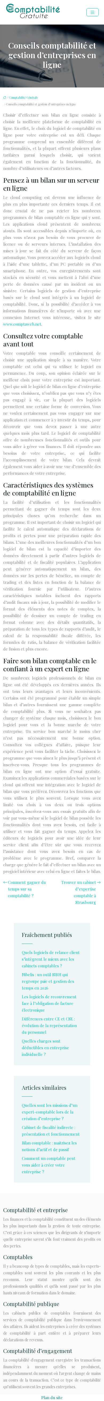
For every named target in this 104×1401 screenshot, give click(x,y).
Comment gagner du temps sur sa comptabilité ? (27, 889)
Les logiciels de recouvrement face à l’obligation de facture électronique (49, 1003)
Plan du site (52, 1397)
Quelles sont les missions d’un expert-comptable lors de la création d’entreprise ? (49, 1112)
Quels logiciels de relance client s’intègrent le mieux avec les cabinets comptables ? (51, 959)
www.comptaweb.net (22, 324)
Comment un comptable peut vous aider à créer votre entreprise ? (48, 1165)
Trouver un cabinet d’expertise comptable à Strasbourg (78, 892)
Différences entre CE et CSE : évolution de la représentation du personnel (49, 1025)
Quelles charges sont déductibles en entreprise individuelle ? (45, 1047)
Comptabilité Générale (23, 97)
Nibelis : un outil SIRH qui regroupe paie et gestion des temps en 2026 (48, 981)
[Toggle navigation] (92, 12)
